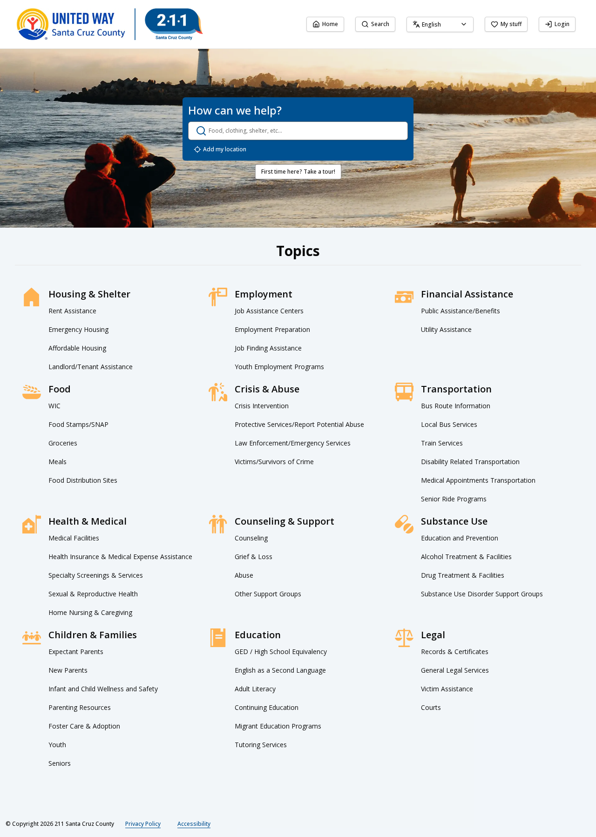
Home (330, 24)
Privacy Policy (143, 824)
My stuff (511, 24)
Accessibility (193, 824)
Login (562, 24)
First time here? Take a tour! (298, 172)
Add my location (224, 149)
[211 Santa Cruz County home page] (110, 24)
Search (380, 24)
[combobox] (440, 24)
